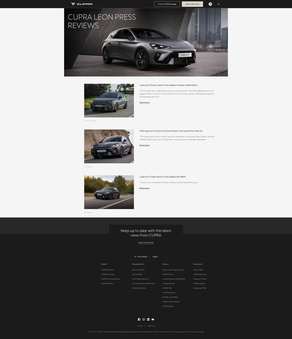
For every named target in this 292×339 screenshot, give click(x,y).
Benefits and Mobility (170, 297)
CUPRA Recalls (168, 306)
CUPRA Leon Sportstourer (110, 279)
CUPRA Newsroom (200, 274)
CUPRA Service (168, 274)
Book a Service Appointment (173, 270)
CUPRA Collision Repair (171, 302)
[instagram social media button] (143, 319)
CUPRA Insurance (169, 292)
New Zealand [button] (142, 257)
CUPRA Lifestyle (199, 283)
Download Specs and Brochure (143, 283)
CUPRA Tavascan (107, 283)
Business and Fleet (200, 288)
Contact (140, 326)
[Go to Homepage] (82, 4)
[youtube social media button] (152, 319)
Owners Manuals (169, 283)
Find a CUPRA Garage (167, 4)
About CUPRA (198, 270)
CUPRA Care (167, 288)
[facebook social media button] (139, 319)
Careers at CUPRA (199, 279)
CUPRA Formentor (108, 274)
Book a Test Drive (138, 270)
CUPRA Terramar (107, 270)
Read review (145, 102)
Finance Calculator (139, 288)
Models (104, 264)
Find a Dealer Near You (140, 279)
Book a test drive (192, 4)
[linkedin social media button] (148, 319)
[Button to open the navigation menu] (218, 4)
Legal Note (151, 326)
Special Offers (137, 274)
